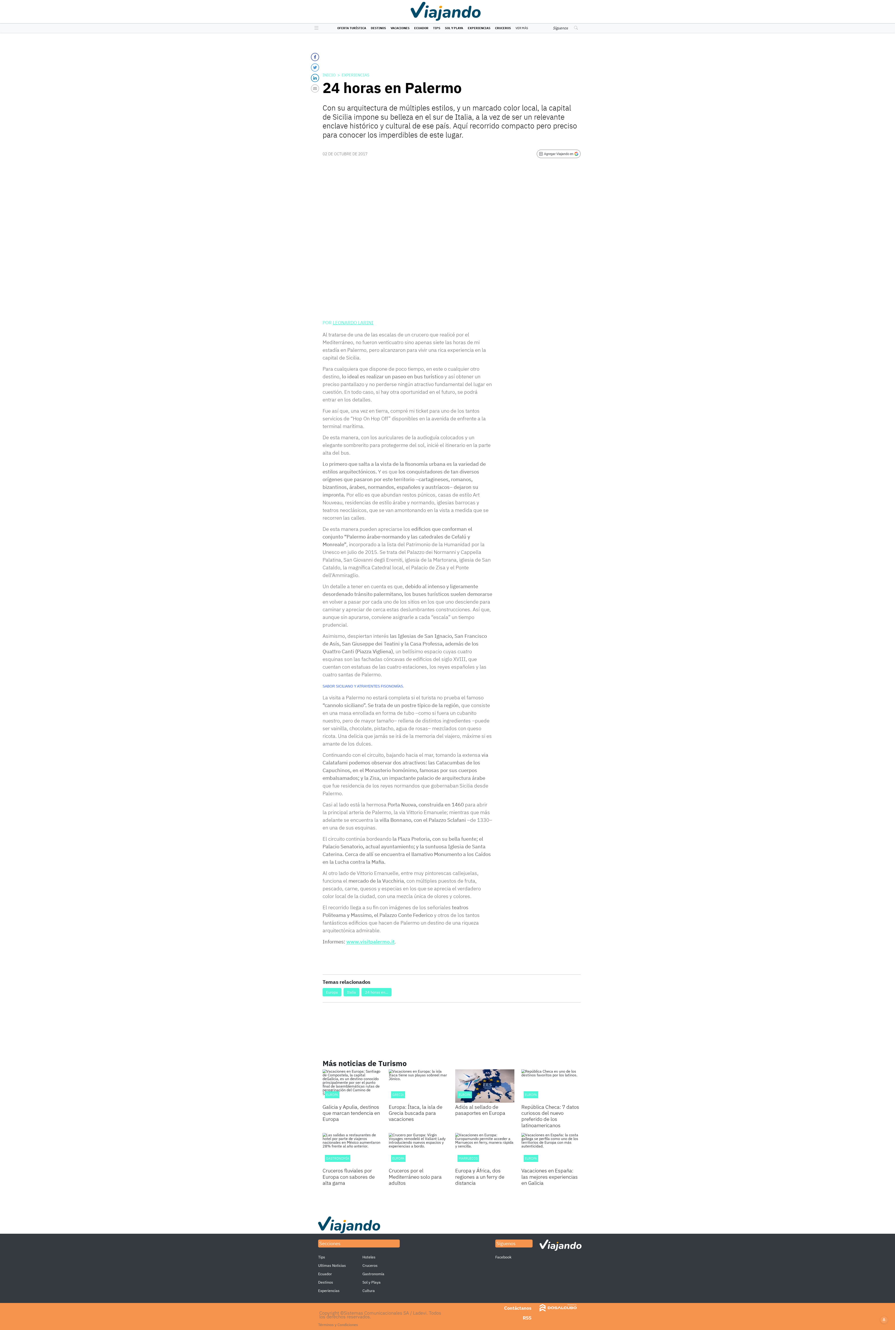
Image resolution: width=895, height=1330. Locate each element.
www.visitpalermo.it (370, 941)
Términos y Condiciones (338, 1324)
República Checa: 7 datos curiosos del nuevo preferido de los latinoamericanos (550, 1116)
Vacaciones (400, 28)
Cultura (368, 1290)
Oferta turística (351, 28)
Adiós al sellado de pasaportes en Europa (480, 1109)
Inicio (329, 75)
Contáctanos (517, 1308)
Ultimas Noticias (332, 1265)
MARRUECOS (468, 1158)
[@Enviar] (315, 88)
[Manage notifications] (884, 1319)
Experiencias (479, 28)
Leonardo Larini (353, 322)
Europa (332, 992)
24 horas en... (376, 992)
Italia (351, 992)
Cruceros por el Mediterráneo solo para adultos (415, 1176)
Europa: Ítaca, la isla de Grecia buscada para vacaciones (415, 1113)
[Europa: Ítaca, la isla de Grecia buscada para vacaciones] (418, 1086)
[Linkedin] (315, 78)
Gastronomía (373, 1273)
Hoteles (368, 1257)
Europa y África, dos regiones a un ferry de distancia (479, 1176)
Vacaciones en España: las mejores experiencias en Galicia (549, 1176)
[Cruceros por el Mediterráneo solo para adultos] (418, 1149)
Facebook (503, 1257)
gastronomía (337, 1158)
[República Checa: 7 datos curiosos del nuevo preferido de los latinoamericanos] (551, 1086)
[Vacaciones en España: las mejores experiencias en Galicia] (551, 1149)
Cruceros (503, 28)
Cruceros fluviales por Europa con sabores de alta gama (349, 1176)
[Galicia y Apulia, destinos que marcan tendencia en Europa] (352, 1086)
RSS (527, 1318)
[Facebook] (315, 57)
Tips (436, 28)
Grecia (398, 1095)
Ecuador (421, 28)
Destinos (378, 28)
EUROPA (531, 1095)
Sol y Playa (454, 28)
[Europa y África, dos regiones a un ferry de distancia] (484, 1149)
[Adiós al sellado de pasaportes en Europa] (484, 1086)
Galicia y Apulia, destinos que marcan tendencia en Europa (351, 1113)
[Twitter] (315, 67)
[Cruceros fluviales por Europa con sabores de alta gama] (352, 1149)
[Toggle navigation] (315, 28)
